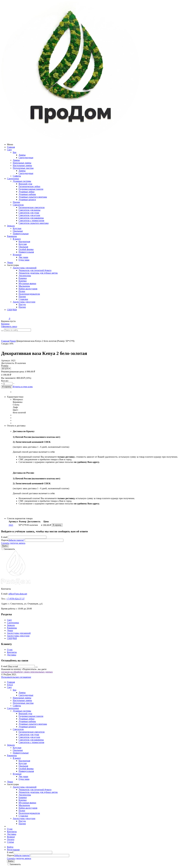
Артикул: (5, 360)
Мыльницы (24, 286)
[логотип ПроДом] (70, 139)
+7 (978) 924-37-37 (15, 598)
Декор (10, 262)
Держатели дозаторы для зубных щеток (38, 273)
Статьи (10, 842)
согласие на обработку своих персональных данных (27, 672)
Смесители (18, 205)
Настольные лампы (22, 165)
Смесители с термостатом (31, 220)
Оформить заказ (9, 326)
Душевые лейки (26, 191)
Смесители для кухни (29, 215)
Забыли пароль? (16, 540)
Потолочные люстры (23, 168)
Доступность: (8, 363)
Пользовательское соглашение (16, 677)
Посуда (22, 304)
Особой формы (26, 249)
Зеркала (11, 226)
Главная (11, 147)
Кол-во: (5, 381)
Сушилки (23, 299)
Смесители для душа (29, 212)
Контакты (12, 652)
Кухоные (17, 254)
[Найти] (2, 330)
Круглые (17, 228)
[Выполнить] (36, 667)
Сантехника (13, 178)
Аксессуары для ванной (24, 267)
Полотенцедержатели (29, 294)
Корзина (5, 324)
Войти (5, 546)
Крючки (23, 281)
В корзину (6, 387)
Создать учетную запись (13, 543)
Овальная (23, 246)
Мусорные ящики (27, 283)
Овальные (18, 231)
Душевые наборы (27, 194)
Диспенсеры (25, 275)
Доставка (11, 655)
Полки (22, 291)
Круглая (23, 244)
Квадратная (24, 241)
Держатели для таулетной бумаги (35, 270)
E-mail (4, 537)
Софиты (17, 176)
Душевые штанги (27, 199)
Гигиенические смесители (32, 207)
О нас (10, 649)
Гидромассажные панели (31, 189)
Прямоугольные (21, 233)
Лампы (22, 155)
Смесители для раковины (31, 218)
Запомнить (9, 549)
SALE (10, 684)
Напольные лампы (22, 163)
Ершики (23, 797)
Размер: (5, 366)
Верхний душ (25, 184)
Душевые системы (22, 181)
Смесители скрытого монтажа (34, 223)
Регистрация (13, 849)
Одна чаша (24, 260)
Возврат (11, 837)
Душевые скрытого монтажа (33, 197)
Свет (9, 149)
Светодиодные (26, 157)
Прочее (16, 202)
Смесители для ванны (29, 210)
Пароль (4, 540)
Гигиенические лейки (29, 186)
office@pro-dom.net (17, 594)
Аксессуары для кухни (24, 302)
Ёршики (23, 278)
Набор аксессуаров (28, 288)
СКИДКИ (12, 309)
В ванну (17, 239)
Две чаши (23, 257)
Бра (14, 152)
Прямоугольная (26, 252)
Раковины (12, 236)
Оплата (10, 839)
